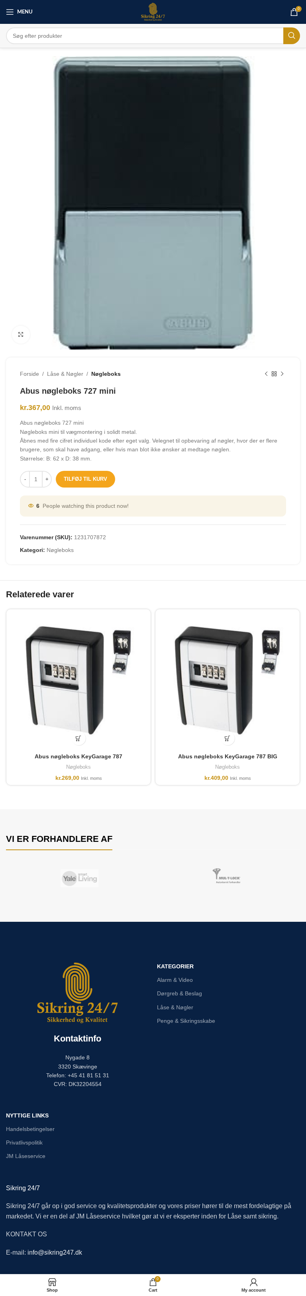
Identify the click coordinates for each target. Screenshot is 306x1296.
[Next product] (282, 374)
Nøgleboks (106, 374)
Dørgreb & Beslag (179, 993)
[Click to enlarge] (21, 335)
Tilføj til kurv (85, 479)
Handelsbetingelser (30, 1129)
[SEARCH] (291, 35)
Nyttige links (27, 1115)
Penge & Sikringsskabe (186, 1021)
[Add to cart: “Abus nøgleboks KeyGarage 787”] (79, 738)
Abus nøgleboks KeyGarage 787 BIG (227, 756)
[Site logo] (153, 11)
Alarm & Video (175, 980)
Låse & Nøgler (65, 374)
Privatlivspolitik (24, 1142)
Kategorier (175, 966)
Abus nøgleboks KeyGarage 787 (78, 756)
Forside (29, 374)
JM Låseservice (25, 1156)
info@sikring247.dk (54, 1252)
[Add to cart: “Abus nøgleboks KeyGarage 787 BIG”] (228, 738)
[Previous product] (266, 374)
